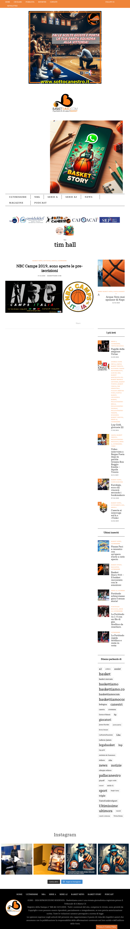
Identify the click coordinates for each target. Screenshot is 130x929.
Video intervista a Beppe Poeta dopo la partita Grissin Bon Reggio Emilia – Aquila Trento (117, 460)
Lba (118, 734)
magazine (115, 567)
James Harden (104, 725)
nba (110, 760)
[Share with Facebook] (82, 323)
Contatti (53, 2)
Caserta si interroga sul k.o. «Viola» (116, 514)
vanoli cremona (104, 816)
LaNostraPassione (106, 735)
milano (102, 760)
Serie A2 (71, 196)
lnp (120, 745)
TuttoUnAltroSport (108, 800)
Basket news (37, 261)
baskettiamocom (109, 694)
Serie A (53, 196)
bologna (103, 704)
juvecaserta (117, 725)
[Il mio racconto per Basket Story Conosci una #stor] (81, 859)
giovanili (47, 261)
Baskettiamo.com (54, 276)
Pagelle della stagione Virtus (118, 351)
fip (115, 714)
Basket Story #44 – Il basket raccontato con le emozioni (117, 578)
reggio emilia (112, 780)
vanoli (118, 811)
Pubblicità (30, 2)
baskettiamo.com (113, 689)
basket (104, 674)
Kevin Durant (103, 730)
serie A (110, 785)
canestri (117, 704)
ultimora (105, 811)
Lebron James (105, 740)
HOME (19, 894)
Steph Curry (115, 791)
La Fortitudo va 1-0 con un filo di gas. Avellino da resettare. (117, 620)
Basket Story (116, 565)
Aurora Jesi (115, 373)
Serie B (113, 507)
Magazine (16, 202)
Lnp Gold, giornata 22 (117, 426)
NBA (37, 196)
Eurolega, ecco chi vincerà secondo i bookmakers (118, 490)
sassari (101, 785)
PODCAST (40, 202)
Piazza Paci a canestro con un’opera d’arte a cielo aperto (118, 553)
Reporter (42, 2)
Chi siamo (18, 2)
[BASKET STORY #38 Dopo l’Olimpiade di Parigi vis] (49, 859)
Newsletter (12, 6)
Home (7, 2)
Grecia (54, 261)
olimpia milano (105, 770)
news (103, 765)
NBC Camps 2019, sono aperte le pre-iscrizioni (49, 268)
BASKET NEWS (77, 894)
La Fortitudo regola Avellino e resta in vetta (117, 640)
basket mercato (106, 679)
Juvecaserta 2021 (117, 505)
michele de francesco (107, 755)
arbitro (108, 669)
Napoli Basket (114, 291)
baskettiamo (108, 684)
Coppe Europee (117, 482)
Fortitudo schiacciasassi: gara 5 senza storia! (119, 597)
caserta (102, 709)
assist (117, 669)
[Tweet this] (86, 323)
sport (103, 791)
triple (102, 795)
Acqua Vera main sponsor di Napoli (111, 298)
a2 (100, 668)
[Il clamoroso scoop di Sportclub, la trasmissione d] (16, 859)
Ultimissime (18, 196)
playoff (101, 780)
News (89, 196)
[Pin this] (92, 323)
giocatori (105, 720)
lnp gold (102, 750)
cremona (112, 709)
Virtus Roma (118, 816)
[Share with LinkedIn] (89, 323)
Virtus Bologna (117, 346)
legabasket (107, 745)
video (113, 446)
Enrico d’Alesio (104, 714)
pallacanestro (110, 775)
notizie (116, 765)
